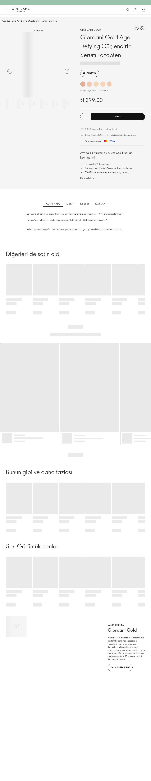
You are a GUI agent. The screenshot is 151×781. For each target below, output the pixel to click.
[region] (38, 64)
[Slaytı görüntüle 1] (11, 104)
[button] (82, 84)
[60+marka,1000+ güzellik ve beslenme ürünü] (127, 10)
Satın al (118, 116)
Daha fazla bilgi (87, 177)
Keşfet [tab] (84, 203)
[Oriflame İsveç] (20, 9)
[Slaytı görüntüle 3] (34, 104)
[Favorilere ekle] (142, 27)
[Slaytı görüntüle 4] (45, 104)
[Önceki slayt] (9, 71)
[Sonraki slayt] (67, 71)
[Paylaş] (136, 27)
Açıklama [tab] (53, 203)
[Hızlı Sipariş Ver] (143, 10)
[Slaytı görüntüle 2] (22, 104)
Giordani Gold (90, 29)
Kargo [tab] (100, 203)
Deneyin (91, 73)
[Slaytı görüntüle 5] (57, 104)
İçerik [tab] (70, 203)
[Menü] (6, 9)
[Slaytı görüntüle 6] (68, 104)
